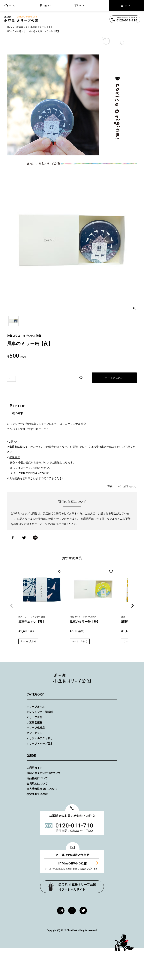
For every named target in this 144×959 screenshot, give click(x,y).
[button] (11, 606)
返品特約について (37, 778)
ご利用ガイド (34, 767)
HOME (10, 26)
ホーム (12, 5)
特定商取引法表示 (37, 794)
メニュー (129, 5)
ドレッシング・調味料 (40, 711)
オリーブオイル (36, 706)
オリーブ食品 (34, 717)
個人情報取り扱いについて (42, 788)
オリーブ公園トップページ (72, 886)
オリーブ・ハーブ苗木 (40, 743)
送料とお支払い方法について (44, 772)
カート (82, 5)
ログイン (47, 5)
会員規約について (37, 783)
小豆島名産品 (34, 722)
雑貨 (32, 31)
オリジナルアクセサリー (41, 738)
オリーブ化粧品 (36, 727)
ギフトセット (34, 732)
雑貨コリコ (22, 26)
